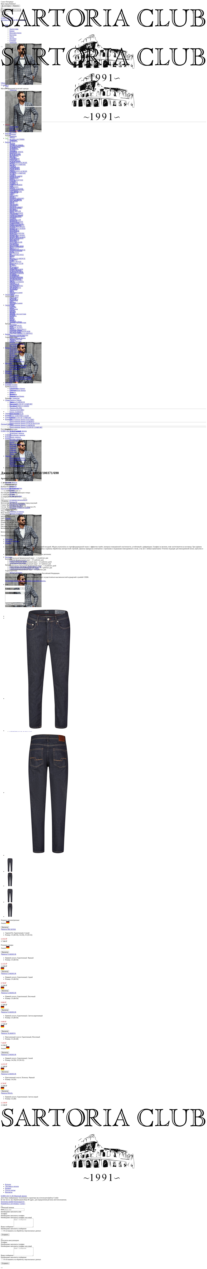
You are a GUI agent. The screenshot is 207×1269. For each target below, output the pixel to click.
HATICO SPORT (15, 208)
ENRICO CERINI (15, 185)
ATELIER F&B (14, 154)
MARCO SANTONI (16, 233)
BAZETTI (13, 159)
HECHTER (13, 210)
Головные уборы (15, 330)
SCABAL (12, 265)
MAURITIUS (14, 239)
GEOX (11, 196)
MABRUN (13, 229)
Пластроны (13, 309)
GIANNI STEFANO (16, 198)
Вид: (3, 513)
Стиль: (3, 515)
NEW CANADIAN (16, 247)
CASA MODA (14, 169)
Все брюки (13, 346)
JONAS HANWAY (16, 222)
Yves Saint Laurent (15, 293)
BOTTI (12, 163)
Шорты (12, 342)
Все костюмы (14, 369)
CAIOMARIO (14, 167)
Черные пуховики (16, 513)
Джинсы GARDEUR (17, 402)
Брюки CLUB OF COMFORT (20, 418)
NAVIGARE (14, 245)
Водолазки (13, 385)
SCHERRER (14, 276)
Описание (9, 539)
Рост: (3, 524)
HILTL (11, 212)
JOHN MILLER (15, 211)
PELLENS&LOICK (16, 255)
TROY (11, 291)
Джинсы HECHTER (8, 929)
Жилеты (12, 396)
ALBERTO (13, 141)
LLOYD (12, 227)
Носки (11, 328)
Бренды (8, 142)
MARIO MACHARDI (17, 228)
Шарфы (12, 313)
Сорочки (12, 390)
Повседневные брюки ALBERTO (21, 421)
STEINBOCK (14, 284)
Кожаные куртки (15, 359)
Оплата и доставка (12, 541)
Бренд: (3, 520)
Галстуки (12, 307)
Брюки (11, 31)
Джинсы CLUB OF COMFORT (20, 404)
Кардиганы (13, 388)
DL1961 (12, 183)
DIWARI (12, 181)
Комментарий (10, 593)
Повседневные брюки (17, 390)
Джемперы (13, 387)
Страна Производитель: (10, 505)
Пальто (12, 357)
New (7, 138)
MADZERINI (14, 231)
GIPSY (12, 202)
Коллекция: (5, 528)
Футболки (13, 394)
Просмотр (5, 927)
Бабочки (12, 311)
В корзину (5, 501)
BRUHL (12, 165)
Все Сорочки (14, 375)
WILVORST (13, 297)
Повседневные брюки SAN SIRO (21, 419)
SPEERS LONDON (16, 273)
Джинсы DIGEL (7, 1093)
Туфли (11, 402)
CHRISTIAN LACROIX (18, 163)
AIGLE (12, 137)
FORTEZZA (13, 187)
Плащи (12, 354)
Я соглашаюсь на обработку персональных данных (22, 1231)
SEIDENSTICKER (16, 278)
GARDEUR (13, 192)
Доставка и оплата (12, 413)
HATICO (12, 206)
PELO (11, 257)
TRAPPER (13, 289)
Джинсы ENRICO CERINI (19, 406)
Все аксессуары (15, 332)
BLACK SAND (15, 161)
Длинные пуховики (16, 512)
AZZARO (13, 158)
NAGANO (13, 243)
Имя (6, 584)
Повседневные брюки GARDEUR (22, 425)
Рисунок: (4, 526)
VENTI (12, 293)
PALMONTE (14, 253)
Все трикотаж (14, 398)
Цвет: (3, 518)
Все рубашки (14, 381)
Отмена (8, 604)
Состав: (4, 507)
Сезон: (3, 509)
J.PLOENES (13, 214)
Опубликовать (17, 604)
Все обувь (13, 406)
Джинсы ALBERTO (8, 1033)
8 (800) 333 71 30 (7, 431)
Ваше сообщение (7, 1227)
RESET (12, 264)
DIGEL (12, 179)
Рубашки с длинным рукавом (20, 377)
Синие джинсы (15, 437)
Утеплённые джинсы (17, 435)
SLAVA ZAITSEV (16, 280)
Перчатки (13, 324)
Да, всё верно (6, 6)
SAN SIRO (13, 268)
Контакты (8, 419)
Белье (11, 326)
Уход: (3, 511)
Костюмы (12, 35)
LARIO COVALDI (16, 224)
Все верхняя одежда (16, 361)
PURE (11, 260)
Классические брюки (17, 336)
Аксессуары (13, 29)
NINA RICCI (14, 249)
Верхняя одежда (15, 33)
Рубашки (12, 40)
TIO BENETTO (15, 288)
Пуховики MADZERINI (18, 500)
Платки (12, 319)
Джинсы (12, 340)
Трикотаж (13, 42)
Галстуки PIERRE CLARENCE (21, 333)
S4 (10, 266)
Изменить (16, 6)
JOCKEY (12, 218)
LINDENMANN (15, 225)
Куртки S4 (13, 502)
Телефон (4, 1214)
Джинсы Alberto (15, 400)
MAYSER (13, 241)
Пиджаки (12, 39)
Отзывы (8, 543)
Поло (11, 392)
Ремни (11, 317)
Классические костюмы (18, 365)
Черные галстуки (15, 339)
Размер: (4, 522)
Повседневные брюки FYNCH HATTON (24, 423)
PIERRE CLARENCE (17, 258)
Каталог (8, 1184)
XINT (11, 301)
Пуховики (13, 355)
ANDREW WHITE (16, 152)
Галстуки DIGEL (15, 325)
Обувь (11, 37)
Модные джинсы (15, 439)
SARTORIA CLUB (16, 263)
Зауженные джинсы (16, 433)
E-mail (7, 589)
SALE (7, 125)
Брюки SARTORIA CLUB (19, 416)
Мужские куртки (15, 352)
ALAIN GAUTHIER (16, 139)
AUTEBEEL (14, 156)
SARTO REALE (15, 261)
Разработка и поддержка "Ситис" (13, 1204)
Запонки (12, 321)
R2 (10, 262)
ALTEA (12, 150)
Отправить (5, 1234)
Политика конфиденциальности (12, 1202)
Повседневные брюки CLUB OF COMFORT (25, 427)
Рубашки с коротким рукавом (20, 379)
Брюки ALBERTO (16, 412)
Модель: (4, 516)
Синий (7, 518)
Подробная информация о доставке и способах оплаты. (25, 581)
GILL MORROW (15, 200)
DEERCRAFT (14, 177)
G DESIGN (13, 191)
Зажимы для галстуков (17, 314)
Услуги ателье (10, 417)
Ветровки (13, 350)
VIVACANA (14, 295)
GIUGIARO (13, 204)
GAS (11, 194)
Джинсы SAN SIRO (16, 410)
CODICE (12, 175)
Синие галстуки (15, 341)
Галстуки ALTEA (15, 327)
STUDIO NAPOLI (16, 286)
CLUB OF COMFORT (17, 164)
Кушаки (12, 315)
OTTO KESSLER (15, 251)
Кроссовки (13, 404)
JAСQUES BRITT (16, 216)
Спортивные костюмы (17, 367)
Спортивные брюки (16, 396)
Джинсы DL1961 (15, 408)
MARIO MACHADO (17, 227)
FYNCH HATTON (16, 180)
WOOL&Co (13, 299)
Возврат (8, 415)
